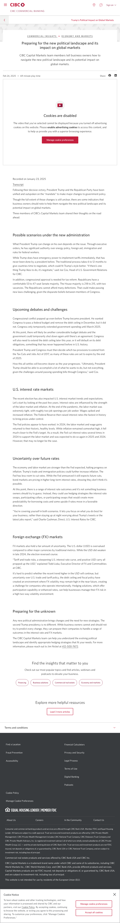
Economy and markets (90, 682)
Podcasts (68, 784)
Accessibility (12, 760)
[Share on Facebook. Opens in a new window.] (110, 75)
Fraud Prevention (14, 752)
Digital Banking (71, 776)
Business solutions (40, 682)
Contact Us (98, 820)
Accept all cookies (94, 912)
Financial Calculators (74, 744)
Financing (22, 682)
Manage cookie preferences (60, 140)
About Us (11, 820)
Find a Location (13, 744)
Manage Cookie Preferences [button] (19, 801)
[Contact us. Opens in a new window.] (101, 5)
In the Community (73, 820)
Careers (39, 820)
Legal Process (71, 760)
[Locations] (94, 5)
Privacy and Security (74, 752)
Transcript (18, 184)
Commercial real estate (65, 682)
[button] (111, 5)
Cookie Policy (12, 792)
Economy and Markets (77, 36)
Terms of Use (70, 768)
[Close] (114, 894)
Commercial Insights (42, 36)
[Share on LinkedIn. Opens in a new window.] (115, 75)
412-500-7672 (70, 646)
